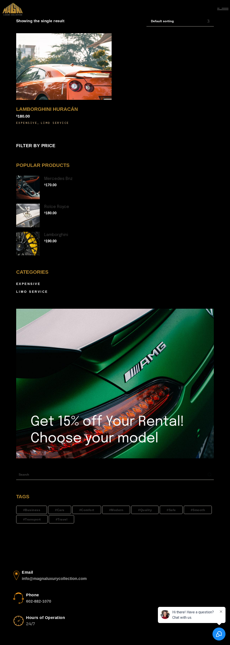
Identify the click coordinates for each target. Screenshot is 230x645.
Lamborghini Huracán (47, 109)
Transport (33, 519)
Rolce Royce (56, 207)
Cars (60, 510)
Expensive (27, 123)
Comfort (87, 510)
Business (32, 510)
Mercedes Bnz (58, 179)
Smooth (198, 510)
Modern (117, 510)
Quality (146, 510)
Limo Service (55, 123)
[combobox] (180, 21)
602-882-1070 (38, 601)
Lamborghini (56, 235)
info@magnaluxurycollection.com (54, 578)
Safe (172, 510)
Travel (62, 519)
